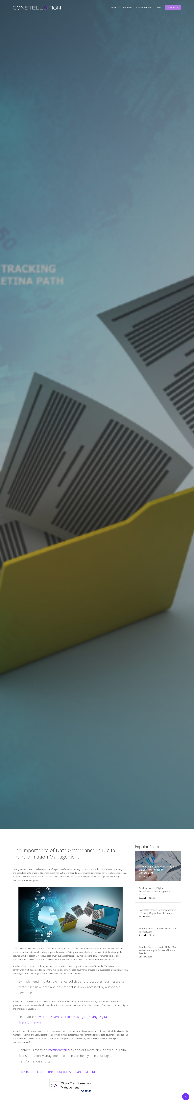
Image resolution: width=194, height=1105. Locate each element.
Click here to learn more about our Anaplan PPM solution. (59, 1071)
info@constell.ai (59, 1050)
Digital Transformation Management (90, 429)
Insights (118, 429)
